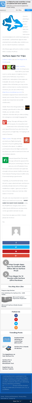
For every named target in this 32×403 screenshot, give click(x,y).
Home (2, 396)
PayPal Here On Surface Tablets (7, 368)
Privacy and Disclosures (11, 396)
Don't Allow (19, 10)
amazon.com (8, 385)
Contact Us (12, 398)
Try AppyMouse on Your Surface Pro (8, 355)
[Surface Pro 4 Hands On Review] (8, 348)
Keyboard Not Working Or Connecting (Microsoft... (19, 340)
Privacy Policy (22, 396)
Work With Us (4, 398)
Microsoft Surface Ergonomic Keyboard (19, 297)
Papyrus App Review (8, 290)
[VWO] (6, 10)
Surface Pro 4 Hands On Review (21, 347)
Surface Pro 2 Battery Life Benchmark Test (8, 361)
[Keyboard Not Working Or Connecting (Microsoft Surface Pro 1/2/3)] (8, 339)
